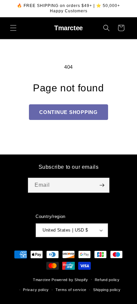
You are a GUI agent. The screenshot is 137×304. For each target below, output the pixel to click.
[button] (13, 28)
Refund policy (107, 280)
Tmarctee (42, 279)
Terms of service (71, 290)
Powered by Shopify (70, 279)
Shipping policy (107, 290)
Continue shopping (68, 112)
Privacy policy (36, 290)
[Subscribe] (102, 185)
